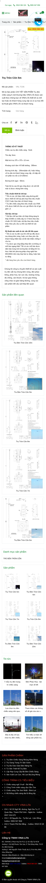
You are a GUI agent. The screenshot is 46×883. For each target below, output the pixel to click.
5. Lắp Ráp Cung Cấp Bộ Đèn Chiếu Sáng (21, 772)
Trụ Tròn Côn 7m (23, 491)
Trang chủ (6, 22)
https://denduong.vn (27, 855)
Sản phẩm (17, 22)
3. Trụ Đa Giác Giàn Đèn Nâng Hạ (18, 766)
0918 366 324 (21, 5)
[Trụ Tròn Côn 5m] (23, 13)
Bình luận (19, 130)
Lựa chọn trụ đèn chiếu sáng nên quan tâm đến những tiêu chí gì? (12, 710)
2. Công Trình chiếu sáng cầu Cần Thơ (20, 787)
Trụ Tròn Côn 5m (12, 592)
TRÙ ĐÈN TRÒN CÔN (12, 558)
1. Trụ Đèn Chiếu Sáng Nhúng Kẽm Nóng (21, 760)
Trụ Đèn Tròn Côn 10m (23, 343)
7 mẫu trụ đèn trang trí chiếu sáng (12, 683)
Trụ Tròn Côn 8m (23, 441)
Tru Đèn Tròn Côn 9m (23, 392)
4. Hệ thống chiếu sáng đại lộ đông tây (20, 793)
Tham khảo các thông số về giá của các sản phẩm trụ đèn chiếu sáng (34, 710)
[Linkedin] (21, 122)
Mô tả (7, 130)
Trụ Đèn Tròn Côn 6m (23, 540)
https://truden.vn (13, 855)
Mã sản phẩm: (8, 87)
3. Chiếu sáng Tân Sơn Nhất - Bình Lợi (20, 790)
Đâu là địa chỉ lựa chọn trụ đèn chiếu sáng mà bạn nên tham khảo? (12, 736)
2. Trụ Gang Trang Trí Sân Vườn (17, 763)
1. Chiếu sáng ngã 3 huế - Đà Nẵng (18, 784)
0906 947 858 (35, 5)
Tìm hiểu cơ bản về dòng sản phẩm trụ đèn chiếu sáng (34, 736)
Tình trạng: (6, 111)
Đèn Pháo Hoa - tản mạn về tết (34, 683)
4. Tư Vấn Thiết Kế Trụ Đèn (15, 769)
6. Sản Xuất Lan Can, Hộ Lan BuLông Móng (22, 775)
